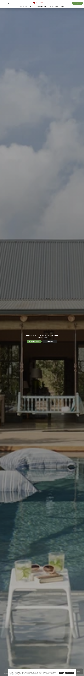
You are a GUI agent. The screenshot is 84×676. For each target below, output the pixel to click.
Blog (62, 6)
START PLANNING (77, 3)
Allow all (61, 672)
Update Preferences (69, 672)
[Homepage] (1, 673)
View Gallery (50, 341)
